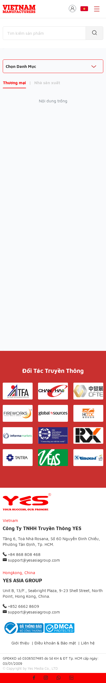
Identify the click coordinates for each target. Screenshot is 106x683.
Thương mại (14, 82)
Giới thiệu (20, 643)
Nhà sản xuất (47, 82)
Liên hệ (88, 643)
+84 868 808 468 (23, 554)
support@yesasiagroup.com (33, 560)
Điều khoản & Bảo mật (55, 643)
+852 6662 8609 (23, 606)
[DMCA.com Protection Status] (59, 628)
